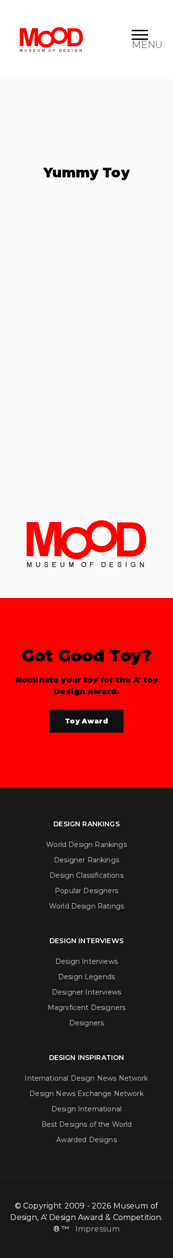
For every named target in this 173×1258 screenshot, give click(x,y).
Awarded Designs (86, 1139)
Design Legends (86, 976)
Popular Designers (86, 890)
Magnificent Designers (86, 1007)
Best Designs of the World (86, 1124)
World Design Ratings (86, 906)
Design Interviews (86, 961)
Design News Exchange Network (86, 1093)
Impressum (97, 1228)
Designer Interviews (86, 992)
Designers (86, 1023)
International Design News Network (86, 1078)
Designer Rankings (86, 860)
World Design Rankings (86, 844)
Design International (86, 1109)
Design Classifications (86, 875)
